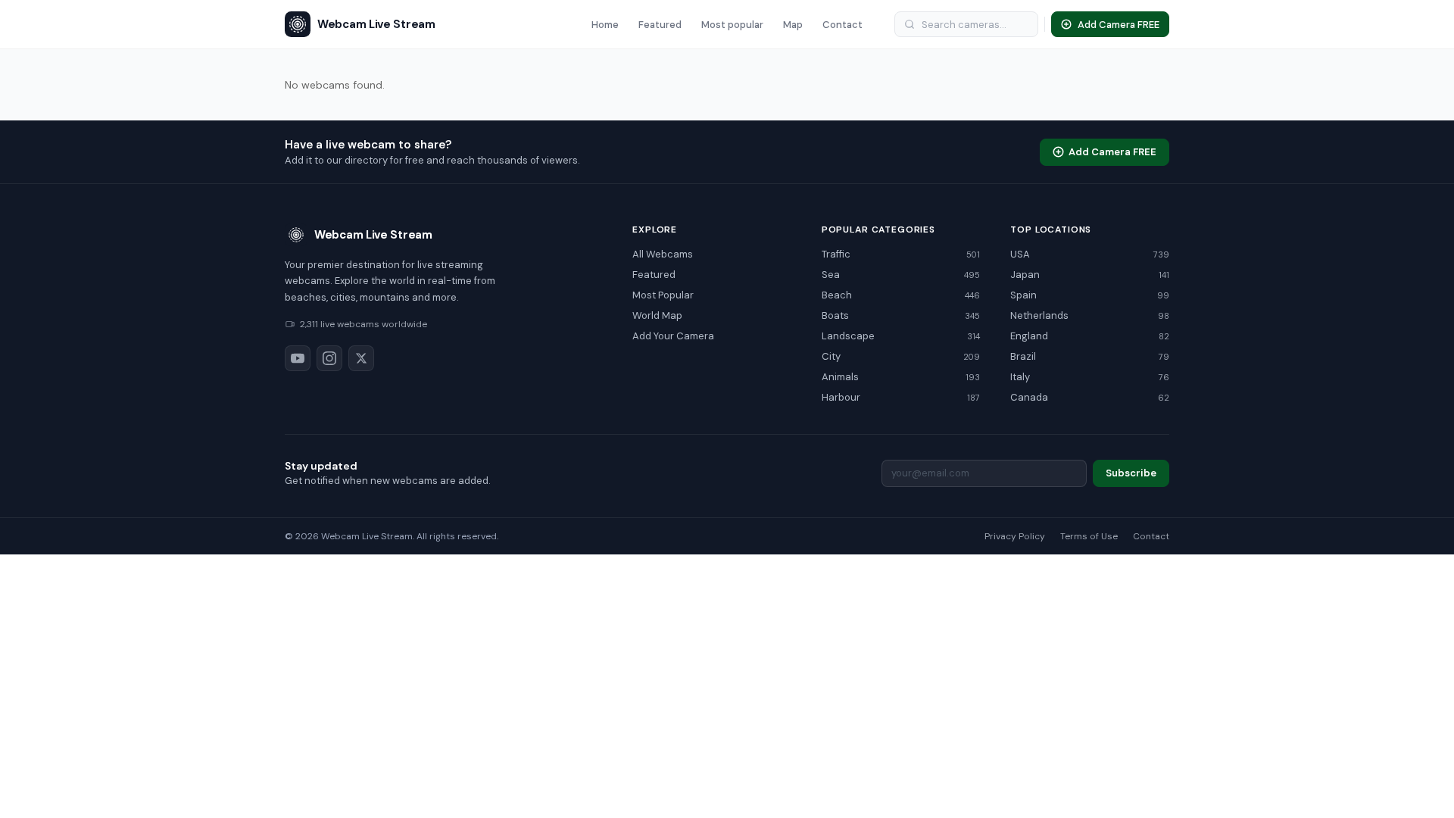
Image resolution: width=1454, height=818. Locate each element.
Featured (660, 24)
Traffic (901, 254)
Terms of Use (1089, 536)
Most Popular (663, 295)
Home (605, 24)
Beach (901, 295)
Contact (842, 24)
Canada (1089, 397)
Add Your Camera (673, 335)
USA (1089, 254)
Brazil (1089, 356)
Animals (901, 376)
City (901, 356)
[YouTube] (297, 358)
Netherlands (1089, 315)
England (1089, 335)
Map (793, 24)
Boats (901, 315)
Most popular (732, 24)
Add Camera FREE (1112, 151)
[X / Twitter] (361, 358)
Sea (901, 274)
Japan (1089, 274)
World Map (657, 315)
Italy (1089, 376)
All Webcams (662, 254)
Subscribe (1131, 473)
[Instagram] (329, 358)
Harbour (901, 397)
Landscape (901, 335)
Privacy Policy (1014, 536)
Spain (1089, 295)
